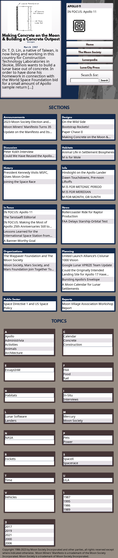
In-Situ (68, 395)
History (8, 168)
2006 (8, 543)
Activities (11, 344)
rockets (10, 459)
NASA (9, 438)
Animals (11, 349)
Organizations (13, 251)
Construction (72, 344)
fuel (66, 378)
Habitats (67, 147)
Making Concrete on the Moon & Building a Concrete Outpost (31, 37)
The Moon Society (89, 52)
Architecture (14, 353)
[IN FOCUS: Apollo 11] (89, 25)
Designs (31, 42)
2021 (8, 535)
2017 (8, 527)
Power (68, 442)
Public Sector (12, 299)
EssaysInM (12, 370)
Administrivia (14, 340)
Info (64, 168)
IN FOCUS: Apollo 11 (82, 12)
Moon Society (73, 420)
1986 (66, 505)
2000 (8, 539)
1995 (66, 501)
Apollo (9, 336)
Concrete (69, 340)
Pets (66, 438)
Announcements (14, 117)
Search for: (89, 75)
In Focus (9, 207)
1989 (66, 509)
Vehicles (11, 497)
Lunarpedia (89, 60)
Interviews (70, 399)
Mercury (69, 416)
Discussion (10, 147)
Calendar (69, 336)
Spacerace (70, 463)
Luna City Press (90, 67)
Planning (68, 251)
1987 (66, 497)
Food (67, 374)
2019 (8, 531)
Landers (10, 420)
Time (8, 480)
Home (90, 44)
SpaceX (68, 459)
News (65, 207)
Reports (67, 299)
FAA (66, 370)
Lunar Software (16, 416)
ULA (66, 480)
